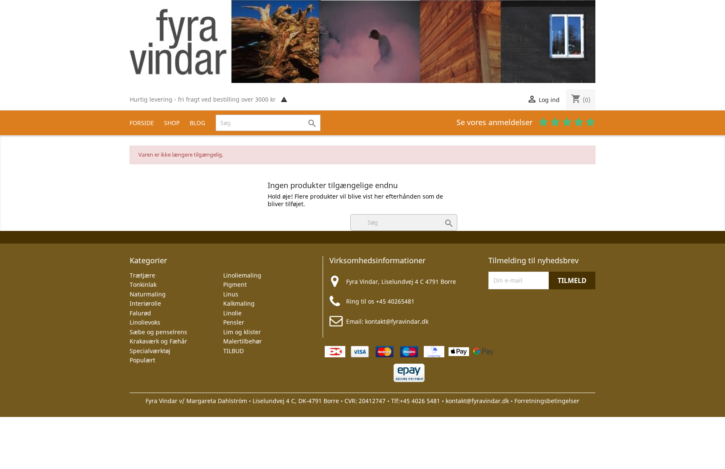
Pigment (235, 284)
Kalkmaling (239, 303)
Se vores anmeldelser (495, 122)
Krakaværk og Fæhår (158, 341)
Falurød (140, 313)
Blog (197, 123)
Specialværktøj (150, 351)
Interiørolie (145, 303)
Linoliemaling (242, 275)
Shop (172, 123)
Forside (142, 123)
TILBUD (233, 351)
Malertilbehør (242, 341)
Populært (142, 360)
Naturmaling (148, 294)
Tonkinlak (143, 284)
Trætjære (142, 275)
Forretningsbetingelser (546, 401)
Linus (230, 294)
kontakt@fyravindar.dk (396, 321)
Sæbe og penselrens (158, 332)
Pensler (233, 322)
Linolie (232, 313)
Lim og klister (242, 332)
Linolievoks (145, 322)
